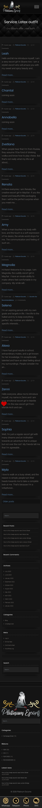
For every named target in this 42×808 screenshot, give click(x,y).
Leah (5, 54)
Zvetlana (8, 144)
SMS (36, 805)
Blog (6, 620)
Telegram (16, 805)
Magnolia (8, 265)
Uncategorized (9, 624)
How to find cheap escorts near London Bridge (17, 538)
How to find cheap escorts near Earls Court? (16, 546)
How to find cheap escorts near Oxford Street (16, 530)
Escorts (32, 296)
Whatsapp (6, 805)
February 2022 (9, 602)
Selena (6, 305)
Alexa (6, 346)
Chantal (7, 90)
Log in (7, 638)
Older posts (8, 501)
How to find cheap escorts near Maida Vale (16, 534)
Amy (5, 225)
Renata (7, 184)
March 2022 (8, 599)
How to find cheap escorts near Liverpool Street (17, 542)
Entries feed (8, 642)
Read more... (8, 75)
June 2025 (8, 575)
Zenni (6, 389)
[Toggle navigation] (36, 7)
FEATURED (6, 756)
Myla (5, 470)
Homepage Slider (8, 736)
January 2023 (9, 578)
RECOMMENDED (8, 760)
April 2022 (8, 595)
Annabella (9, 117)
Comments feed (10, 645)
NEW (4, 749)
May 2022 (8, 592)
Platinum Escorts (20, 45)
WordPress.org (9, 648)
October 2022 (9, 585)
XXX (4, 753)
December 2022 (10, 582)
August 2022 (9, 588)
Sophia (7, 429)
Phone (26, 805)
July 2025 (8, 571)
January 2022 (9, 606)
